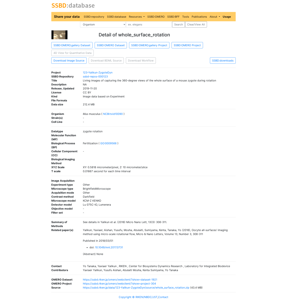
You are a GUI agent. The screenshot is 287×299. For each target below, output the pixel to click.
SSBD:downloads (223, 60)
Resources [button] (136, 16)
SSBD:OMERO (156, 16)
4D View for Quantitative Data (72, 53)
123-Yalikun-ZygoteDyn (97, 72)
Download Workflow (141, 60)
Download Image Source (68, 60)
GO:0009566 (108, 143)
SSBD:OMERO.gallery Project (149, 45)
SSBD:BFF (173, 16)
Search (178, 24)
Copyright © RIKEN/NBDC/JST (138, 297)
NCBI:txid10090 (113, 114)
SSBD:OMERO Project (187, 45)
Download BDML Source (106, 60)
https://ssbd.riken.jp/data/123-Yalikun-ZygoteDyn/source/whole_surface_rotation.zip (136, 287)
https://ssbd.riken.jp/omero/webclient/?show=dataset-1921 (120, 279)
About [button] (214, 16)
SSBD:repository (94, 16)
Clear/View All (196, 24)
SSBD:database (116, 16)
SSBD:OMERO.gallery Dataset (71, 45)
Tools (185, 16)
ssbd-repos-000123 (95, 76)
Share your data (67, 17)
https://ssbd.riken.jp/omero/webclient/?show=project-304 (119, 283)
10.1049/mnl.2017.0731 (109, 247)
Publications (199, 16)
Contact (163, 297)
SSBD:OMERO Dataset (111, 45)
